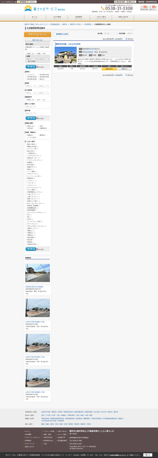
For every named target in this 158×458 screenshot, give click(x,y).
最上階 (30, 240)
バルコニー (32, 185)
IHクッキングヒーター (35, 203)
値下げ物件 (31, 61)
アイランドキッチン (35, 160)
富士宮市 (97, 412)
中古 (44, 53)
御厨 (60, 424)
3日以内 (30, 128)
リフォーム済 (32, 149)
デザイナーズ (32, 174)
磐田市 (89, 49)
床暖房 (30, 162)
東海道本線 (45, 418)
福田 (82, 415)
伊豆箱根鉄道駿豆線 (110, 418)
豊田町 (70, 424)
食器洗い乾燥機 (33, 205)
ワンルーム (31, 75)
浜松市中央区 (45, 412)
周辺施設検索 (62, 440)
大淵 (86, 415)
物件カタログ (29, 447)
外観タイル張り (33, 201)
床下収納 (31, 165)
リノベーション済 (34, 176)
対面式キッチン (33, 158)
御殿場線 (87, 418)
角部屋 (30, 242)
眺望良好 (31, 178)
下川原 (48, 415)
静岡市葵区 (89, 412)
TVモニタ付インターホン (36, 226)
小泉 (57, 415)
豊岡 (96, 52)
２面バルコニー (33, 194)
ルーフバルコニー (34, 187)
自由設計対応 (32, 244)
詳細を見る (109, 69)
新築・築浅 (47, 434)
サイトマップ (29, 444)
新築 (38, 53)
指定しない (31, 53)
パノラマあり (31, 137)
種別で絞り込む (37, 40)
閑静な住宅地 (32, 146)
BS (29, 217)
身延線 (120, 418)
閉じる (148, 455)
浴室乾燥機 (32, 210)
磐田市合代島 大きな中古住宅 (68, 44)
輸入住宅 (31, 151)
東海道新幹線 (69, 418)
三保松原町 (70, 415)
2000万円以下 (48, 437)
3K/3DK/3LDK (44, 77)
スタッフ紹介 (62, 434)
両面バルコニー (33, 199)
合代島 (94, 49)
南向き (30, 169)
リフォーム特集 (49, 431)
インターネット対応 (35, 221)
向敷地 (63, 415)
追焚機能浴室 (32, 208)
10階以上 (31, 233)
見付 (42, 415)
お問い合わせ (62, 431)
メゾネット (32, 181)
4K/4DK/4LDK (32, 79)
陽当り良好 (32, 144)
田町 (91, 415)
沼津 (65, 424)
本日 (41, 126)
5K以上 (42, 79)
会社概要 (28, 434)
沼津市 (60, 412)
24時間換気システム (35, 192)
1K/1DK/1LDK (44, 75)
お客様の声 (61, 437)
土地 (45, 444)
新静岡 (83, 424)
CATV (30, 219)
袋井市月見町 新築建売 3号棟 (35, 322)
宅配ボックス (32, 228)
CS (29, 215)
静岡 (51, 424)
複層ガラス (32, 167)
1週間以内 (43, 128)
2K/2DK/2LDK (32, 77)
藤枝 (47, 424)
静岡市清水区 (68, 412)
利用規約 (28, 440)
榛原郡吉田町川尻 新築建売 (34, 287)
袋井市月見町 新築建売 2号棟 (35, 357)
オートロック (32, 224)
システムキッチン (34, 155)
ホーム (27, 431)
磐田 (42, 424)
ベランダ (31, 183)
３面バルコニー (33, 196)
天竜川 (89, 424)
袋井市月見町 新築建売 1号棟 (35, 392)
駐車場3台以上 (49, 440)
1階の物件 (31, 237)
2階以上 (31, 230)
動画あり (43, 135)
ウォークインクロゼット (36, 212)
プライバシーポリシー (32, 437)
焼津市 (110, 412)
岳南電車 (61, 421)
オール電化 (32, 190)
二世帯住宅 (32, 153)
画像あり (30, 135)
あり (38, 100)
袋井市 (116, 412)
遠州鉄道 (79, 418)
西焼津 (76, 424)
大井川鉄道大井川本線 (48, 421)
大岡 (77, 415)
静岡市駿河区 (79, 412)
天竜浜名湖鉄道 (88, 52)
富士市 (104, 412)
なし (44, 100)
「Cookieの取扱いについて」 (117, 455)
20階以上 (31, 235)
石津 (53, 415)
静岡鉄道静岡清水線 (57, 418)
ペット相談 (32, 171)
